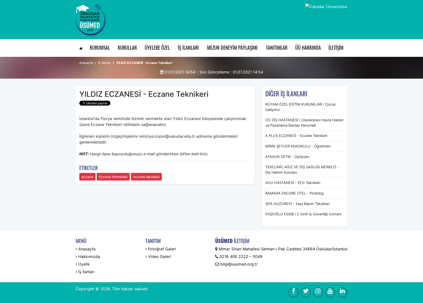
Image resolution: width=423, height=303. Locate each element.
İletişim (336, 47)
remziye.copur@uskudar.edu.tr (167, 136)
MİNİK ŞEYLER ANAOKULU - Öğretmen (297, 146)
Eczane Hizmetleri (113, 177)
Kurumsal (100, 47)
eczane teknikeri (146, 177)
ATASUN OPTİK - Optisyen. (287, 157)
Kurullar (127, 47)
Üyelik (83, 264)
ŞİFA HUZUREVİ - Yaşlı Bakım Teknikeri (297, 204)
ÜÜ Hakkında (308, 47)
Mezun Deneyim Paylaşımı (232, 47)
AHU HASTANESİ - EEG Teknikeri (292, 183)
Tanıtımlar (276, 47)
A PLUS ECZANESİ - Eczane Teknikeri (296, 135)
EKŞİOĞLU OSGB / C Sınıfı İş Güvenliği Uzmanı (303, 214)
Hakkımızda (88, 256)
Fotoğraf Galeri (161, 248)
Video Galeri (159, 256)
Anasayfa (86, 63)
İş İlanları (188, 47)
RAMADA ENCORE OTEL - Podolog (294, 193)
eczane (87, 177)
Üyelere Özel (157, 47)
